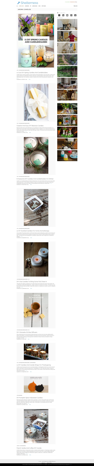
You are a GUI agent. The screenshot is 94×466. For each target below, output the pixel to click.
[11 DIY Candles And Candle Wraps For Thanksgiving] (36, 359)
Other (39, 6)
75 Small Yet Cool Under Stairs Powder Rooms (67, 52)
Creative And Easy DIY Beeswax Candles (30, 126)
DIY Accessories (19, 395)
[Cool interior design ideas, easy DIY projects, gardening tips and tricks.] (28, 4)
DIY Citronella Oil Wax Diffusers (27, 332)
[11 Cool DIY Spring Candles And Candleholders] (36, 67)
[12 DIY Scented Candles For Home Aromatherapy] (36, 225)
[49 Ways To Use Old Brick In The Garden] (67, 59)
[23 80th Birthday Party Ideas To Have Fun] (67, 36)
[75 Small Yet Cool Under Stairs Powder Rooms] (67, 48)
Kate (29, 79)
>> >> (17, 78)
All (17, 6)
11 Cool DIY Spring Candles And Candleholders (32, 72)
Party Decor (44, 6)
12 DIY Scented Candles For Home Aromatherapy (33, 231)
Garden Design (34, 6)
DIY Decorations (32, 362)
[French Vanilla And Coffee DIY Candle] (36, 442)
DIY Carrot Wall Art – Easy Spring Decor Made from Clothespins (66, 124)
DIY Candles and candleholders (24, 70)
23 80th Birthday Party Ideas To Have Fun (66, 40)
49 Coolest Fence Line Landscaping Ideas (66, 75)
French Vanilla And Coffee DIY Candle (29, 448)
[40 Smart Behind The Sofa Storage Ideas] (67, 83)
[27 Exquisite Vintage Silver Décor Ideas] (67, 24)
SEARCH (76, 6)
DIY (30, 6)
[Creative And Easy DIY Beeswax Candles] (36, 120)
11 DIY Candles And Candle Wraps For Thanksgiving (34, 365)
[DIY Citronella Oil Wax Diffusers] (36, 326)
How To (18, 445)
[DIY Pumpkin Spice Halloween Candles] (36, 392)
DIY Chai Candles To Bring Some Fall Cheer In (32, 281)
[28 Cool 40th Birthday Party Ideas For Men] (67, 94)
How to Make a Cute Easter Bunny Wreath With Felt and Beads (65, 136)
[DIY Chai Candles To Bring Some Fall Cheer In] (36, 276)
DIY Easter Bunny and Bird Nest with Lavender (66, 148)
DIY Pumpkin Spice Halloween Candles (30, 398)
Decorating (27, 6)
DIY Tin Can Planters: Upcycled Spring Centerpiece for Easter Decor (66, 112)
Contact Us (43, 463)
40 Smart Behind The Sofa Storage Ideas (67, 87)
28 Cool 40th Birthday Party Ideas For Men (66, 99)
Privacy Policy (49, 463)
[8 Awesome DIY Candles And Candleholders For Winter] (36, 173)
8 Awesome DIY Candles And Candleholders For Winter (35, 179)
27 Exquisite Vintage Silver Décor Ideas (67, 28)
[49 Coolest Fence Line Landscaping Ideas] (67, 71)
